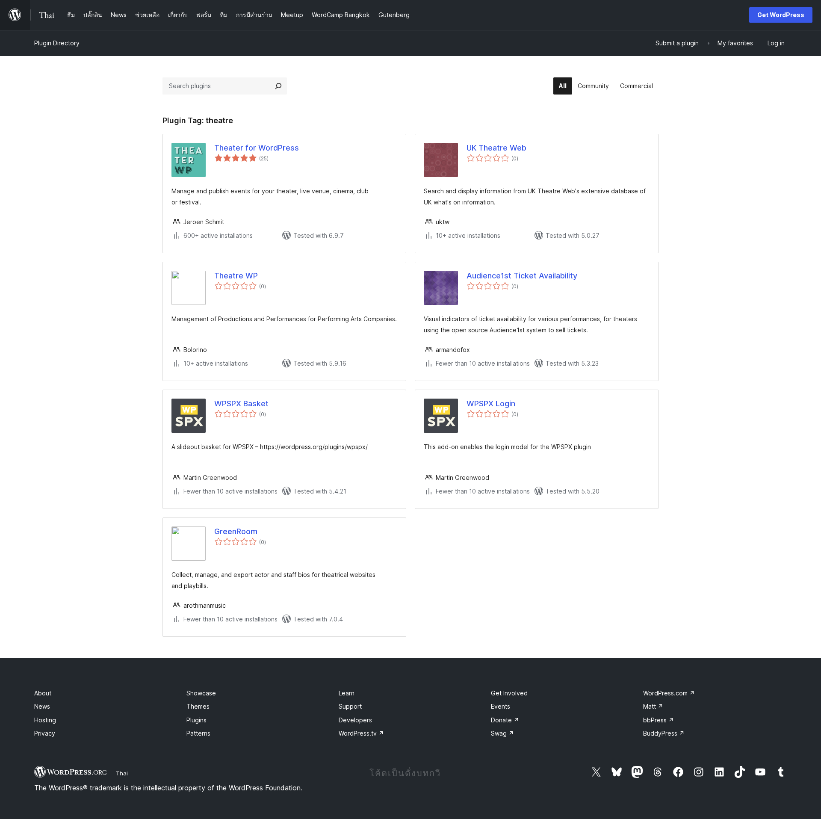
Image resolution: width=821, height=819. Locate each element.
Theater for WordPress (256, 147)
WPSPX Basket (241, 403)
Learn (346, 693)
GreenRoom (235, 531)
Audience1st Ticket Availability (522, 275)
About (42, 693)
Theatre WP (236, 275)
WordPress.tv (361, 733)
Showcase (201, 693)
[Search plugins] (278, 86)
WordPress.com (669, 693)
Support (350, 706)
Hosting (45, 720)
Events (500, 706)
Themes (198, 706)
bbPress (658, 720)
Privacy (44, 733)
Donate (505, 720)
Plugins (196, 720)
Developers (355, 720)
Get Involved (509, 693)
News (42, 706)
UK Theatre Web (496, 147)
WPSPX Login (491, 403)
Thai (122, 773)
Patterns (198, 733)
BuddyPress (664, 733)
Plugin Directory (57, 43)
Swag (502, 733)
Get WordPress (780, 14)
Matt (653, 706)
